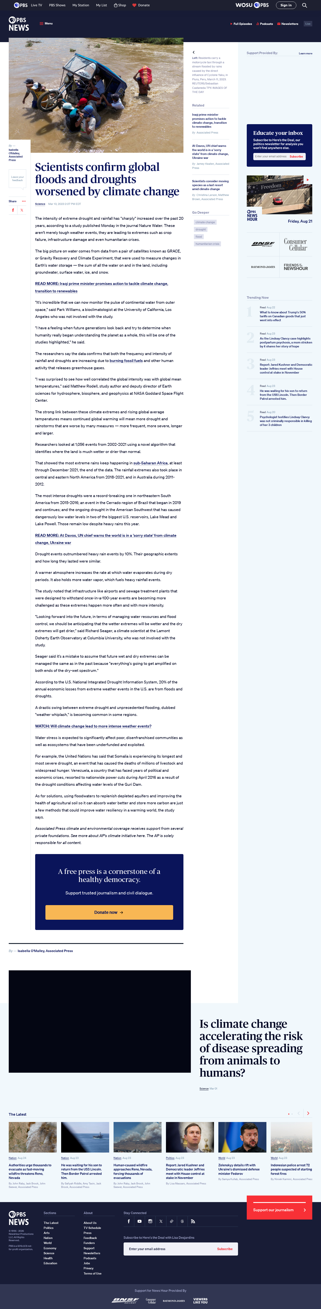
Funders (89, 1243)
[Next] (308, 1113)
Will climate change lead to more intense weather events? (93, 726)
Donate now (105, 912)
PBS (21, 5)
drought (201, 229)
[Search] (304, 5)
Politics (170, 1158)
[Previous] (299, 1113)
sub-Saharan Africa (150, 462)
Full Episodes (243, 24)
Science (40, 204)
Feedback (90, 1238)
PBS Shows (57, 5)
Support (89, 1248)
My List (101, 5)
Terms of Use (93, 1273)
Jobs (87, 1263)
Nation (13, 1158)
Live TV (36, 5)
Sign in (286, 5)
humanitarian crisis (207, 244)
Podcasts (266, 24)
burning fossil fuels (126, 360)
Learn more (305, 53)
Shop (122, 5)
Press (87, 1233)
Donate (144, 5)
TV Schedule (92, 1228)
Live (308, 24)
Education (50, 1263)
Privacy (88, 1268)
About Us (90, 1223)
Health (48, 1258)
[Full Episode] (279, 194)
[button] (252, 5)
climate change (205, 222)
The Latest (17, 1114)
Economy (50, 1248)
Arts (47, 1233)
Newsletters (289, 24)
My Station (80, 5)
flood (199, 236)
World (221, 1158)
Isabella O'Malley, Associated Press (16, 155)
